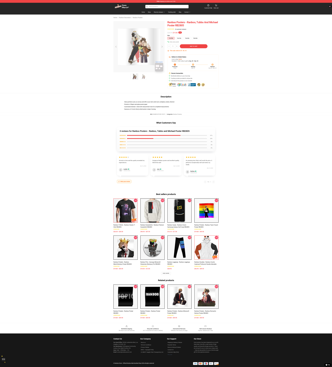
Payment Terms (172, 345)
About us (143, 342)
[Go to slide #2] (143, 76)
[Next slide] (162, 47)
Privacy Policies (145, 347)
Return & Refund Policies (174, 347)
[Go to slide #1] (134, 76)
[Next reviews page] (213, 181)
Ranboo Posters (137, 17)
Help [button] (329, 364)
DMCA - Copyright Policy (147, 349)
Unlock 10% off (3, 359)
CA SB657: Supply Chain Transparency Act (152, 352)
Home (115, 17)
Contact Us (171, 349)
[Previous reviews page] (205, 181)
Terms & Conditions (146, 345)
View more (166, 273)
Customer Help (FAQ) (173, 352)
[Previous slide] (116, 47)
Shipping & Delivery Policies (175, 342)
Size (168, 35)
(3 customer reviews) (180, 29)
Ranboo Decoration (125, 17)
